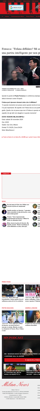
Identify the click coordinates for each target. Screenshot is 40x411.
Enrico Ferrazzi (7, 90)
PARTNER (18, 1)
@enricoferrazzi (21, 90)
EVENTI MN (11, 1)
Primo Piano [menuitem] (30, 16)
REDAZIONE (26, 1)
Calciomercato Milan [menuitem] (17, 16)
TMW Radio (35, 1)
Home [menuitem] (7, 16)
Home (4, 1)
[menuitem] (2, 16)
